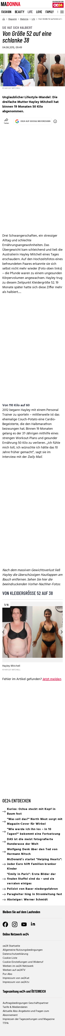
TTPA (5, 1023)
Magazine (12, 19)
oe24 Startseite (11, 946)
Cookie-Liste (10, 958)
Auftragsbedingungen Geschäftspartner (25, 1003)
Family (50, 12)
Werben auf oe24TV (14, 970)
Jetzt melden (51, 679)
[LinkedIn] (33, 924)
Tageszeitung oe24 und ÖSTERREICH (24, 991)
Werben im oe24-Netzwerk (18, 966)
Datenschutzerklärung (15, 954)
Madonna (24, 19)
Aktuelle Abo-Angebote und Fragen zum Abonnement (26, 1013)
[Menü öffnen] (61, 12)
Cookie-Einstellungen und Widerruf (23, 962)
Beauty (19, 12)
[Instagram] (14, 924)
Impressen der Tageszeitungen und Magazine (28, 1019)
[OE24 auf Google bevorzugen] (55, 121)
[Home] (3, 19)
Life (30, 12)
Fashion (6, 12)
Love (39, 12)
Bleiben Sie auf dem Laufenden (21, 912)
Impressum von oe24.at (16, 978)
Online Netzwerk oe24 (16, 934)
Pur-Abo (7, 974)
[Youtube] (24, 924)
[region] (32, 637)
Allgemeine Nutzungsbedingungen (23, 950)
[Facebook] (5, 924)
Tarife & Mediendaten (15, 1007)
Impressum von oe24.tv (16, 982)
